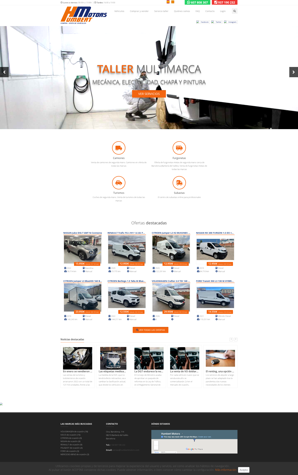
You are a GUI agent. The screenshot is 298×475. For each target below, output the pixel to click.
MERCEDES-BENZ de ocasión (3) (75, 454)
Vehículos (119, 11)
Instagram (232, 22)
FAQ (198, 11)
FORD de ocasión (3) (70, 451)
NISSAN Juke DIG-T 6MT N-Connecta (82, 232)
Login (223, 11)
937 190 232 (226, 2)
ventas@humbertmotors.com (126, 450)
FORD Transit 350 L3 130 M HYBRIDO (215, 281)
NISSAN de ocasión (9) (70, 441)
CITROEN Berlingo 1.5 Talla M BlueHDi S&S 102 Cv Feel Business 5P (127, 281)
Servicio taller (161, 11)
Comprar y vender (139, 11)
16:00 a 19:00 (106, 2)
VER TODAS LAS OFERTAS (151, 329)
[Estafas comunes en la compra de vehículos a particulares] (220, 358)
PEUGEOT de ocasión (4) (72, 447)
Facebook (205, 22)
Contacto (209, 11)
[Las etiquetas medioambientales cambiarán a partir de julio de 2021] (77, 358)
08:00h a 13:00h (77, 2)
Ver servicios (149, 94)
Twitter (218, 22)
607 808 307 (199, 2)
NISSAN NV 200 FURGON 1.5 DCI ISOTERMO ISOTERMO (215, 232)
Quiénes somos (182, 11)
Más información (226, 470)
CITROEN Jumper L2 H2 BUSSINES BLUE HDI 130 (171, 232)
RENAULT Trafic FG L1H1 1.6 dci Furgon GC (127, 232)
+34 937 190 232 (118, 444)
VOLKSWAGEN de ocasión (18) (74, 431)
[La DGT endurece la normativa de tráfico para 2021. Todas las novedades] (113, 358)
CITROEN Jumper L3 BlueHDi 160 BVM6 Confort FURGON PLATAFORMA (82, 281)
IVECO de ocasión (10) (70, 434)
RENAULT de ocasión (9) (71, 444)
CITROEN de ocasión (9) (71, 438)
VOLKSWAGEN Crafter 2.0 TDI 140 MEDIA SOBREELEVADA (171, 281)
